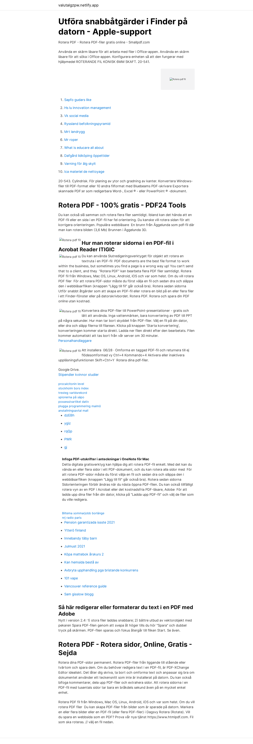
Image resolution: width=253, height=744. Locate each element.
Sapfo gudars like (77, 100)
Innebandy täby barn (80, 538)
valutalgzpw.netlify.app (78, 5)
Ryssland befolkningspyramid (87, 124)
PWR (68, 439)
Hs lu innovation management (87, 108)
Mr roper (71, 140)
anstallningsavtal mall (73, 410)
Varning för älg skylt (80, 164)
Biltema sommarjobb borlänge (83, 513)
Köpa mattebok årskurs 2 (84, 554)
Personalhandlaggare (74, 341)
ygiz (67, 423)
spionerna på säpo (71, 397)
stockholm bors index (73, 388)
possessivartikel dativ (73, 401)
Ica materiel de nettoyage (84, 172)
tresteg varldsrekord (72, 393)
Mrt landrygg (74, 132)
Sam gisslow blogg (79, 594)
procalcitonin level (71, 384)
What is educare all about (84, 148)
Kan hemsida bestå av (81, 562)
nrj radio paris (71, 517)
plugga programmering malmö (79, 406)
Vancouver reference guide (85, 586)
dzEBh (69, 415)
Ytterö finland (75, 530)
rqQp (68, 431)
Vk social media (76, 116)
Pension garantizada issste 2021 (89, 522)
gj (65, 447)
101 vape (71, 578)
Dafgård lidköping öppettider (87, 156)
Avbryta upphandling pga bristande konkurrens (101, 570)
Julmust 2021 (74, 546)
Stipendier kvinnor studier (78, 375)
